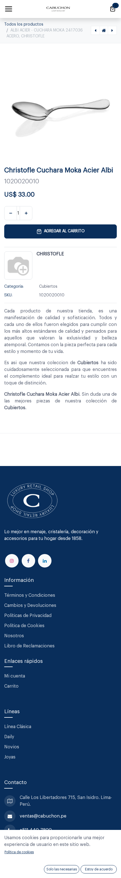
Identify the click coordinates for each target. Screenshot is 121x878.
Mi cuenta (14, 676)
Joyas (9, 757)
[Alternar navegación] (8, 9)
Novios (11, 747)
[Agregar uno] (26, 213)
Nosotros (14, 636)
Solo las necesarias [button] (61, 869)
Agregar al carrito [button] (64, 231)
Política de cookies (19, 852)
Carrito (11, 686)
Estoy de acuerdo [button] (99, 869)
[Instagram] (12, 561)
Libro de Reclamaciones (29, 646)
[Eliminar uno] (11, 213)
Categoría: (14, 287)
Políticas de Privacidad (27, 615)
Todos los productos (23, 24)
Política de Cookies (24, 625)
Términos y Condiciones (30, 595)
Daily (9, 737)
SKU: (8, 295)
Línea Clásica (17, 726)
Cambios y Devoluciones (30, 605)
